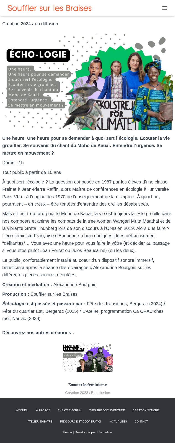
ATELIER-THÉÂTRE (40, 421)
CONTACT (141, 421)
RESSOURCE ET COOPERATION (81, 421)
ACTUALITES (118, 421)
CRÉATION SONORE (146, 410)
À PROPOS (43, 410)
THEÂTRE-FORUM (70, 410)
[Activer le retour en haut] (166, 434)
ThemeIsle (104, 432)
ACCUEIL (22, 410)
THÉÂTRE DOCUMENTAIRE (107, 410)
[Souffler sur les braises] (52, 8)
